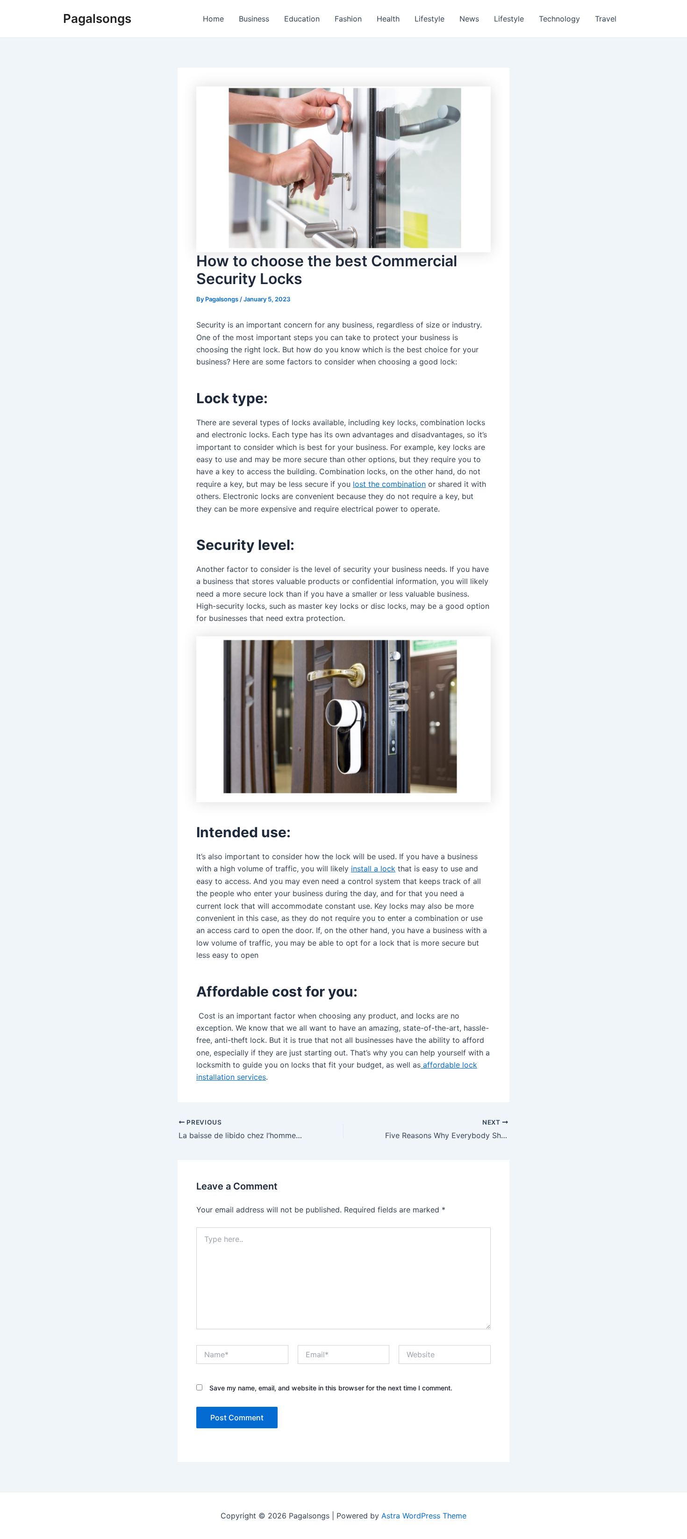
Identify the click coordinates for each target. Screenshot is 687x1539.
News (469, 18)
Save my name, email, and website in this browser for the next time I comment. (330, 1388)
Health (388, 18)
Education (302, 18)
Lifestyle (429, 18)
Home (213, 18)
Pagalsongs (97, 18)
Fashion (348, 18)
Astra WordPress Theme (423, 1515)
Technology (559, 18)
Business (254, 18)
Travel (605, 18)
